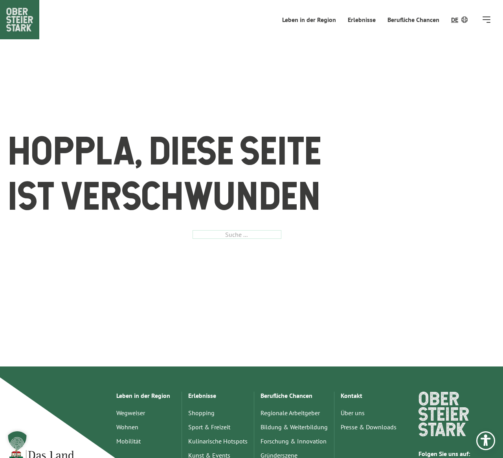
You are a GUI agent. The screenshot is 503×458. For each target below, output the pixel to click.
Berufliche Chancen (413, 20)
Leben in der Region (309, 20)
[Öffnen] (486, 19)
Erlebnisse (362, 20)
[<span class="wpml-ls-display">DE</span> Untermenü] (465, 19)
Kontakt (351, 395)
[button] (17, 440)
